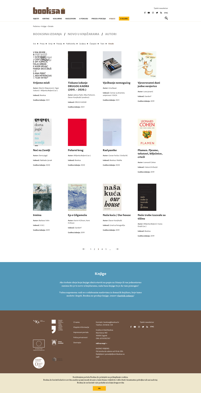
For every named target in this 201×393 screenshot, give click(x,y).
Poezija (59, 44)
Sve (34, 44)
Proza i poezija (99, 19)
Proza (42, 44)
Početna (36, 26)
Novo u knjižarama (83, 34)
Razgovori (70, 19)
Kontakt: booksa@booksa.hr (107, 322)
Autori (110, 34)
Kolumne (57, 19)
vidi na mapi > (101, 343)
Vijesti (36, 19)
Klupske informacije (81, 327)
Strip (50, 44)
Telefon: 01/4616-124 (104, 325)
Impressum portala (80, 332)
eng (166, 13)
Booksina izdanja (47, 34)
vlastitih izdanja (125, 295)
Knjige (112, 19)
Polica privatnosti (80, 337)
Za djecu (82, 44)
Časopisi (93, 44)
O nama (76, 322)
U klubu (124, 19)
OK (99, 388)
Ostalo (111, 44)
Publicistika (70, 44)
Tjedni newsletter (161, 8)
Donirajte (77, 343)
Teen (102, 44)
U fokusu (83, 19)
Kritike (45, 19)
